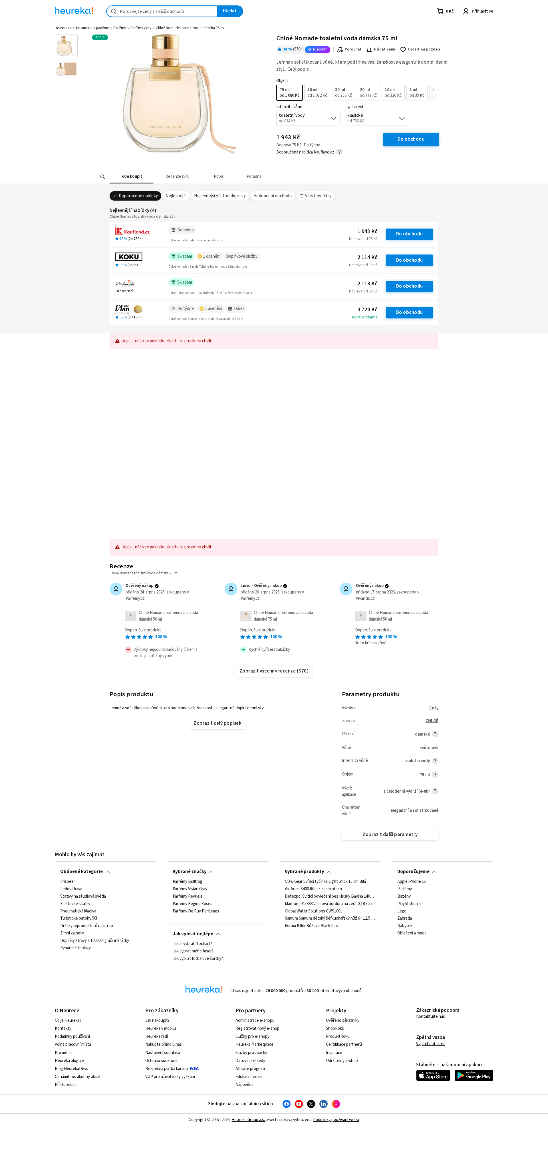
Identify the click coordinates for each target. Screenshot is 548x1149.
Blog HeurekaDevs (71, 1069)
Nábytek (404, 926)
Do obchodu (409, 234)
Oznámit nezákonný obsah (78, 1077)
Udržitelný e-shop (342, 1061)
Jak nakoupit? (157, 1020)
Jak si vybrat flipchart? (192, 944)
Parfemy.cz (135, 598)
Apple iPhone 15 (411, 882)
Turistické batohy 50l (78, 919)
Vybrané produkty (304, 871)
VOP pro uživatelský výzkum (170, 1077)
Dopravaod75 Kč (363, 238)
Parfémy (119, 28)
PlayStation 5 (409, 904)
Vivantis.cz (365, 598)
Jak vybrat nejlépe (193, 933)
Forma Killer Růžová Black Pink (312, 926)
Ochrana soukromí (161, 1061)
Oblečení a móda (411, 933)
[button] (132, 177)
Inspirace (334, 1053)
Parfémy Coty (140, 28)
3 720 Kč (367, 310)
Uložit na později (424, 49)
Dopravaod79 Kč (363, 265)
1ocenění (211, 256)
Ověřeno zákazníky (342, 1020)
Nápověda (244, 1085)
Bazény (404, 896)
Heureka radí (156, 1036)
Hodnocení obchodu (272, 196)
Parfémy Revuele (188, 896)
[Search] (102, 176)
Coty (433, 708)
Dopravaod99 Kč (363, 291)
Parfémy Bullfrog (187, 882)
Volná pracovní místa (73, 1044)
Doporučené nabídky (138, 196)
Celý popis (298, 69)
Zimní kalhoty (72, 933)
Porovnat (353, 49)
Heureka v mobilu (160, 1028)
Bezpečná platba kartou (166, 1069)
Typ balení (354, 107)
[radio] (289, 93)
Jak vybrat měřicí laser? (193, 951)
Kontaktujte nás (430, 1016)
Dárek (239, 309)
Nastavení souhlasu (162, 1053)
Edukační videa (248, 1077)
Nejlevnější (176, 196)
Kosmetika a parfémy (92, 28)
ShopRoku (335, 1028)
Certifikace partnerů (344, 1044)
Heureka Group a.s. (248, 1120)
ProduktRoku (338, 1036)
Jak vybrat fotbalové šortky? (198, 959)
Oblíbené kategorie (81, 871)
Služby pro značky (251, 1053)
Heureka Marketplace (254, 1044)
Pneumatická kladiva (78, 911)
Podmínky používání (72, 1036)
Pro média (63, 1053)
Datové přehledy (250, 1061)
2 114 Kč (367, 257)
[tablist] (232, 177)
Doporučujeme (413, 871)
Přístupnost (65, 1085)
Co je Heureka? (68, 1020)
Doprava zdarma (364, 317)
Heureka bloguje (69, 1061)
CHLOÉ (432, 721)
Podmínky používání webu (336, 1120)
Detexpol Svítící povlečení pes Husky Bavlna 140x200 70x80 (330, 896)
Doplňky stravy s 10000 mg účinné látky (94, 941)
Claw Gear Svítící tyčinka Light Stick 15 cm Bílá (325, 882)
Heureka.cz (63, 28)
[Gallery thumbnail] (66, 46)
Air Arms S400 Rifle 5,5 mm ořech (313, 889)
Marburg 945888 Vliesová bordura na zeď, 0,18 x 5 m (329, 904)
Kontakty (63, 1028)
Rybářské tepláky (75, 948)
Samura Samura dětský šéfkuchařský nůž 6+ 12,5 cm (330, 919)
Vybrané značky (190, 871)
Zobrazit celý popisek (217, 723)
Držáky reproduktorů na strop (86, 926)
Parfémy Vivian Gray (190, 889)
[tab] (132, 177)
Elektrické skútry (75, 904)
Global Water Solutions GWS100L (313, 911)
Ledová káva (71, 889)
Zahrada (404, 919)
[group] (357, 93)
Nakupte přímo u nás (163, 1044)
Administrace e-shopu (255, 1020)
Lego (401, 911)
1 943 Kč (367, 231)
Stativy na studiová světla (83, 896)
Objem (282, 81)
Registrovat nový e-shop (257, 1028)
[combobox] (161, 11)
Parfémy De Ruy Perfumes (196, 911)
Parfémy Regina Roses (192, 904)
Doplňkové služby (241, 256)
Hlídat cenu (384, 49)
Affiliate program (250, 1069)
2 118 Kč (367, 284)
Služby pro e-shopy (252, 1036)
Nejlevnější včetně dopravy (220, 196)
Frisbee (67, 882)
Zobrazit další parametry (390, 834)
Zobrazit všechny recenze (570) (274, 671)
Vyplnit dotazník (430, 1044)
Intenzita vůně (289, 107)
